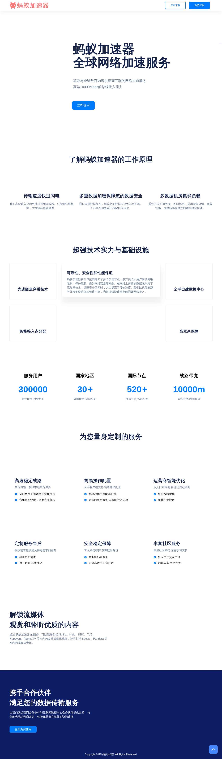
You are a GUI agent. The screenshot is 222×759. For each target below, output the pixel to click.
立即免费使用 (23, 729)
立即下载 (175, 5)
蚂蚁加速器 (108, 754)
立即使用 (83, 105)
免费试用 (199, 5)
